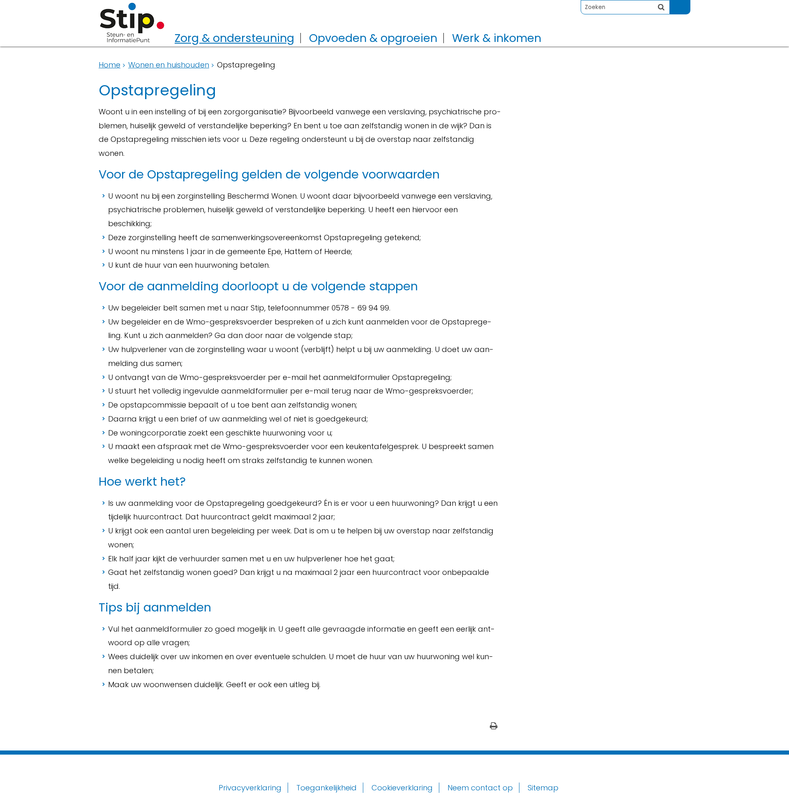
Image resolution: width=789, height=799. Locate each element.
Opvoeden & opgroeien (373, 38)
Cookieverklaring (402, 788)
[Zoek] (661, 7)
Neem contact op (480, 788)
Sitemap (543, 788)
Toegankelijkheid (326, 788)
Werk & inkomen (496, 38)
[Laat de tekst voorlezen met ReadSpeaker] (685, 3)
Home (109, 65)
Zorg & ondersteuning (234, 38)
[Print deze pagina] (494, 727)
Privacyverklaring (250, 788)
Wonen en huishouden (168, 65)
